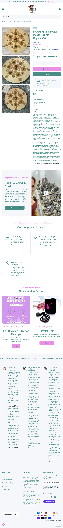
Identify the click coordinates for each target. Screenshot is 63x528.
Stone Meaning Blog (7, 483)
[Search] (3, 17)
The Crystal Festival (12, 405)
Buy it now (47, 74)
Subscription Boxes (7, 479)
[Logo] (31, 9)
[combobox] (31, 17)
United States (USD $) (9, 514)
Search (4, 493)
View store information (43, 85)
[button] (60, 9)
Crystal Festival (6, 486)
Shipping (35, 47)
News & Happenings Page (13, 446)
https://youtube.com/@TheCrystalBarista (48, 163)
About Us (11, 368)
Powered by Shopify (56, 520)
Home (3, 21)
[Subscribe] (59, 483)
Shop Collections (6, 476)
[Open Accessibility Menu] (3, 524)
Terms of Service (6, 489)
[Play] (46, 193)
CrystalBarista (48, 520)
